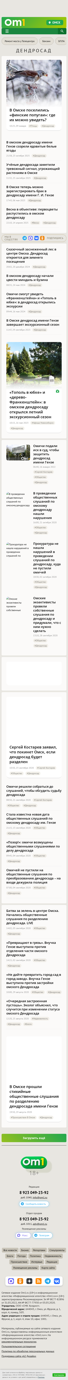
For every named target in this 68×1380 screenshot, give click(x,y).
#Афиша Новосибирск (43, 422)
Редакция (52, 1261)
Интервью (36, 1261)
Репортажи (39, 1250)
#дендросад (48, 126)
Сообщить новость (36, 1203)
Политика (35, 1256)
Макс (25, 1235)
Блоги (10, 1256)
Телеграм (44, 1235)
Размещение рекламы (25, 1267)
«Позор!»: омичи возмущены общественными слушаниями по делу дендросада (33, 846)
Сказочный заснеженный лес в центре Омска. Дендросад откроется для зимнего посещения (31, 255)
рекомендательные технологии (19, 1341)
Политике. (41, 1377)
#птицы (33, 126)
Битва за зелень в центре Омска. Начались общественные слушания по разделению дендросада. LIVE (32, 917)
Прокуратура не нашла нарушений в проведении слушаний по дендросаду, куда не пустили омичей (47, 558)
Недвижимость (53, 1256)
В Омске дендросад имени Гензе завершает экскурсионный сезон (32, 322)
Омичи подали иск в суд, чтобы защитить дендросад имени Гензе (46, 454)
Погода (21, 1256)
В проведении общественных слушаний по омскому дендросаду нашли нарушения (45, 505)
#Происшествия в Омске (23, 1117)
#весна (35, 222)
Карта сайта (48, 1267)
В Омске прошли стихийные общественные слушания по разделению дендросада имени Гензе (34, 1096)
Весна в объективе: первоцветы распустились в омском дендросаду (32, 213)
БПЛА (61, 41)
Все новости (10, 1250)
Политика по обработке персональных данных (28, 1351)
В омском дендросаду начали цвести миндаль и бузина (30, 278)
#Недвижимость (40, 1018)
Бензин (46, 41)
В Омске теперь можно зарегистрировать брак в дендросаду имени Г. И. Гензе (30, 191)
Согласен (59, 1375)
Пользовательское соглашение (19, 1346)
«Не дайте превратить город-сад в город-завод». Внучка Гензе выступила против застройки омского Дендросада (33, 981)
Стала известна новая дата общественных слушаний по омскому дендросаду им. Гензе (31, 818)
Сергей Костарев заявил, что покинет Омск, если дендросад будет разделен (33, 754)
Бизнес (25, 1250)
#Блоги (28, 1024)
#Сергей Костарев (43, 471)
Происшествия (19, 1261)
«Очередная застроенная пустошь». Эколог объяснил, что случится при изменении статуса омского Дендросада (33, 1007)
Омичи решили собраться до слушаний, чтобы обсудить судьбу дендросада (34, 791)
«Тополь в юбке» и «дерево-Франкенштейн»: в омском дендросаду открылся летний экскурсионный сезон (30, 404)
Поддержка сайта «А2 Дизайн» (19, 1356)
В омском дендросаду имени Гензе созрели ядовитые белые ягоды (31, 146)
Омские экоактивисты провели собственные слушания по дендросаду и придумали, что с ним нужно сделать (47, 614)
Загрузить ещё (34, 1138)
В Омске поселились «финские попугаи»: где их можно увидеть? (32, 115)
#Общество (40, 477)
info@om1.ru (40, 1197)
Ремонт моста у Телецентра (19, 41)
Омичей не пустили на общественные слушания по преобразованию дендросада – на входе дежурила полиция (33, 876)
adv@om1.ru (40, 1223)
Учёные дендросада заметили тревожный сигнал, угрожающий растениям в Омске (33, 169)
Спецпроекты (57, 1250)
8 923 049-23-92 (34, 1192)
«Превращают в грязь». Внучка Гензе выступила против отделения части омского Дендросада (31, 949)
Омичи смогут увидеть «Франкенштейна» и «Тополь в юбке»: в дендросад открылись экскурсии (31, 300)
